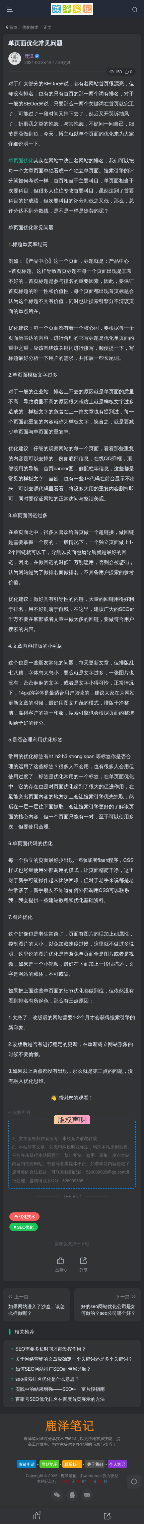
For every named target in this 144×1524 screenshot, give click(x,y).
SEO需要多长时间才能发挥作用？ (50, 1348)
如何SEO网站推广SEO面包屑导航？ (53, 1368)
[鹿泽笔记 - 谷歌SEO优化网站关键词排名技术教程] (72, 1425)
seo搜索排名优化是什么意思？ (47, 1378)
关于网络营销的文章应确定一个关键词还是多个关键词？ (74, 1358)
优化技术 (30, 27)
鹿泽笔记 (69, 1475)
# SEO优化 (23, 1227)
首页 (12, 27)
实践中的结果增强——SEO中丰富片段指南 (60, 1388)
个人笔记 (117, 1464)
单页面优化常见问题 (35, 42)
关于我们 (95, 1464)
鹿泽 (29, 56)
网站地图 (50, 1464)
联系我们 (72, 1464)
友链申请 (27, 1464)
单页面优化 (20, 160)
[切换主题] (134, 1482)
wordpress (93, 1475)
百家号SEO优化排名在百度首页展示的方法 (60, 1398)
